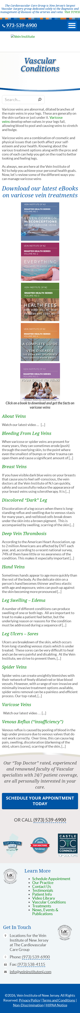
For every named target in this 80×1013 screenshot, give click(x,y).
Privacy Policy (29, 1000)
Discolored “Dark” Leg (24, 500)
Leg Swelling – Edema (23, 600)
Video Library (43, 898)
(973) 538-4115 (31, 964)
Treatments (41, 906)
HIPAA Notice (56, 1005)
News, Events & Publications (45, 912)
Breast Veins (14, 466)
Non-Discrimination (28, 1005)
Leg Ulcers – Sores (20, 633)
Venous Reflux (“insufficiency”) (32, 721)
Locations (18, 935)
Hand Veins (13, 567)
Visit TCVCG (72, 12)
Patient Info (42, 894)
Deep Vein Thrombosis (24, 533)
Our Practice (42, 882)
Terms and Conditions (58, 1000)
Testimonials (42, 890)
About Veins (14, 416)
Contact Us (41, 886)
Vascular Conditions (49, 902)
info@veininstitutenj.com (30, 972)
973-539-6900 (21, 25)
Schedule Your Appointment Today (40, 800)
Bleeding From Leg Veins (26, 433)
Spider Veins (14, 667)
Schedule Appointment (51, 879)
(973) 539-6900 (49, 820)
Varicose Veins (16, 704)
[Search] (40, 99)
